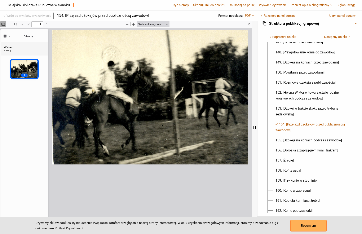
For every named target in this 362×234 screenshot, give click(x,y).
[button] (309, 23)
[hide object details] (254, 127)
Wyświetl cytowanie (273, 5)
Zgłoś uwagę (347, 5)
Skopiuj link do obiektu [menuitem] (209, 5)
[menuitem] (299, 42)
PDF (248, 16)
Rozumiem (308, 226)
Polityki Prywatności (69, 228)
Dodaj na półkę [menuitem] (244, 5)
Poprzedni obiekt (284, 37)
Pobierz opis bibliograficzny (310, 5)
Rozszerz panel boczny (279, 16)
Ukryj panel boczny (342, 16)
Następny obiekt (335, 37)
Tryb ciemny (180, 5)
